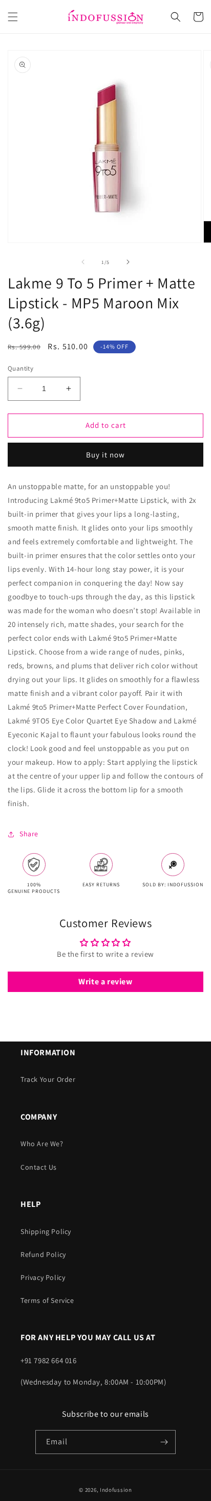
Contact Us (38, 1167)
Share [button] (28, 833)
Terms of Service (47, 1300)
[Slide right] (128, 262)
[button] (13, 17)
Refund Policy (43, 1254)
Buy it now (105, 454)
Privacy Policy (42, 1277)
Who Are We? (42, 1143)
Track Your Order (48, 1079)
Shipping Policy (45, 1231)
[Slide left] (83, 262)
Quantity (20, 368)
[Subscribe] (164, 1442)
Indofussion (116, 1489)
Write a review (105, 981)
